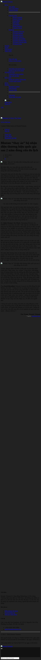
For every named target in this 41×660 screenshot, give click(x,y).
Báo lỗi (7, 131)
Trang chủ (8, 134)
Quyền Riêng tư (10, 613)
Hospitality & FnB (10, 138)
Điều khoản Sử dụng (11, 611)
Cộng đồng (8, 136)
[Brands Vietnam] (7, 1)
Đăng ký (7, 104)
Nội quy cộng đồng (11, 614)
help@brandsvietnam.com (13, 629)
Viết (2, 107)
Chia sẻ (7, 129)
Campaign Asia (36, 316)
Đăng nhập (8, 102)
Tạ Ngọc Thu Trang (5, 122)
